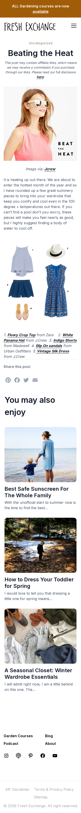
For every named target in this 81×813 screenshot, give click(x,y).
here (40, 77)
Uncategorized (40, 43)
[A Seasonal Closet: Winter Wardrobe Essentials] (40, 661)
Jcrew (49, 169)
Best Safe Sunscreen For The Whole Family (36, 492)
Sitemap (40, 797)
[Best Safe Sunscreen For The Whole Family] (40, 479)
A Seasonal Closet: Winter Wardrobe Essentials (38, 673)
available (41, 11)
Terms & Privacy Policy (54, 789)
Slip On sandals (49, 345)
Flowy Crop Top (21, 335)
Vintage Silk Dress (52, 351)
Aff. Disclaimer (17, 789)
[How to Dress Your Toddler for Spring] (40, 570)
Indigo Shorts (65, 340)
